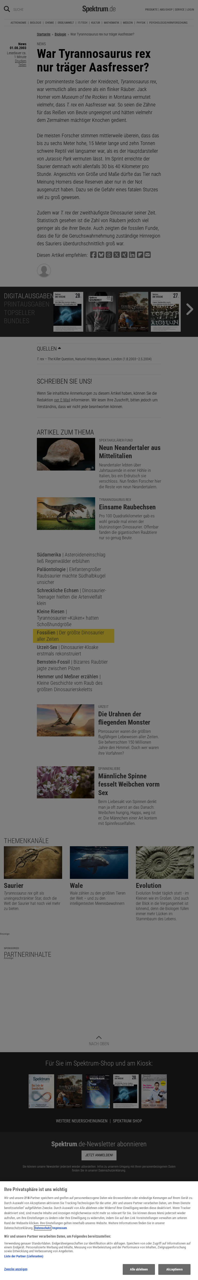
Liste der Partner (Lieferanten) (23, 1256)
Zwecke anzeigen (15, 1269)
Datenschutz (43, 1228)
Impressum (59, 1228)
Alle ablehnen (139, 1269)
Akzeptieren (174, 1269)
